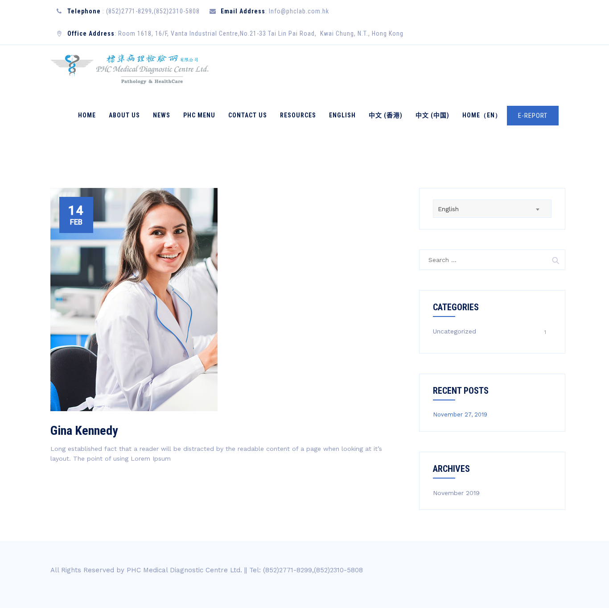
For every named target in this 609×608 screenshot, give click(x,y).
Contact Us (247, 115)
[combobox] (492, 209)
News (161, 115)
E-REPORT (532, 116)
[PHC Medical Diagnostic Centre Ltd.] (130, 68)
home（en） (482, 115)
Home (87, 115)
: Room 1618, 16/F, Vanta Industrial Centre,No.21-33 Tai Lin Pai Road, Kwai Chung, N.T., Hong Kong (235, 33)
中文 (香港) (386, 115)
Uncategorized (454, 331)
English (342, 115)
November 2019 (456, 492)
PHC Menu (199, 115)
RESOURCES (298, 115)
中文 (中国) (432, 115)
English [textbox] (448, 208)
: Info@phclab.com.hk (275, 11)
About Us (124, 115)
